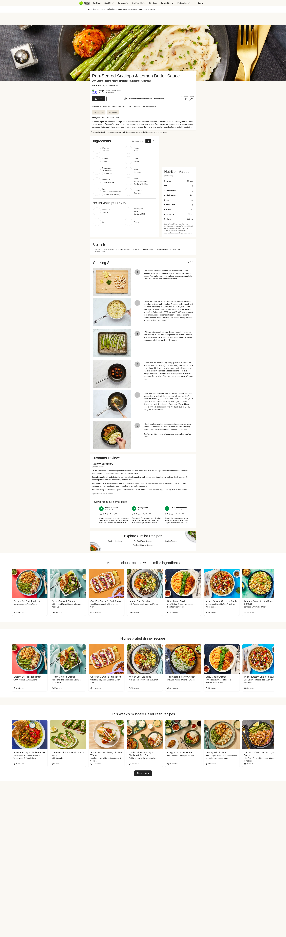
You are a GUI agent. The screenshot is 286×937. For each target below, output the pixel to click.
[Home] (88, 9)
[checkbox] (93, 85)
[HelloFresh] (84, 3)
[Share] (191, 98)
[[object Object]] (185, 98)
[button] (124, 141)
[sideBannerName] (178, 150)
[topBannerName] (143, 19)
